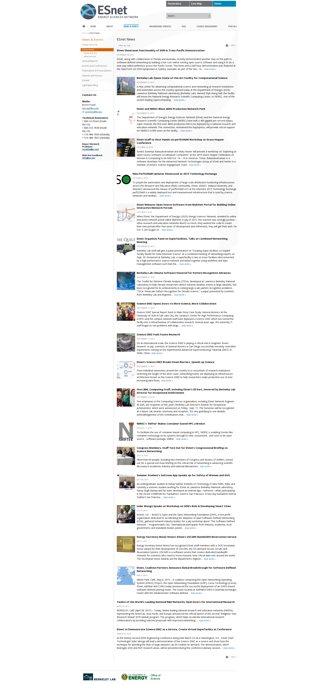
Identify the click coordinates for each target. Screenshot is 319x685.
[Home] (109, 11)
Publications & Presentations (96, 70)
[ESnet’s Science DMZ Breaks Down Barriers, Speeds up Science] (126, 378)
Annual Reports (90, 61)
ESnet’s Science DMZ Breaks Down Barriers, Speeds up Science (175, 362)
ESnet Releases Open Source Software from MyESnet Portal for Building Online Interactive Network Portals (186, 206)
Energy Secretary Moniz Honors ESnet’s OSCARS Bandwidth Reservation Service (186, 536)
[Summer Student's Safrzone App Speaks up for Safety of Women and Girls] (126, 491)
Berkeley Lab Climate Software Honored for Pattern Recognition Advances (184, 272)
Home (85, 33)
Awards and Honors (92, 75)
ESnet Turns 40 (89, 44)
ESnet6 (85, 80)
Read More (209, 69)
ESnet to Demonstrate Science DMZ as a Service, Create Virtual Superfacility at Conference (174, 629)
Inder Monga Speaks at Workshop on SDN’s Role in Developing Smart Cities (184, 506)
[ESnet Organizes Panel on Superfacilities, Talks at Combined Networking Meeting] (126, 255)
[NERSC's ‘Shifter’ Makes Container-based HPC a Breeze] (126, 439)
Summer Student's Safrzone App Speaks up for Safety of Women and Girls (183, 475)
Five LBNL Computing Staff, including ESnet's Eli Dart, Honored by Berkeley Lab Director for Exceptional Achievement (186, 391)
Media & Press (90, 53)
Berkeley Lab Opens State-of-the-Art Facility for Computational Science (182, 78)
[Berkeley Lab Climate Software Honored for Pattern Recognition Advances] (126, 289)
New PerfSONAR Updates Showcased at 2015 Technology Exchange (175, 173)
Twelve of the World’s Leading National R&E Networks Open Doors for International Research (176, 601)
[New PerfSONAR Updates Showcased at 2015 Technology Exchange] (124, 185)
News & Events (92, 40)
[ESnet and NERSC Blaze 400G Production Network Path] (126, 125)
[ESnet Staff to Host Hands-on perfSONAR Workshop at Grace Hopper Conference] (126, 155)
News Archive (90, 56)
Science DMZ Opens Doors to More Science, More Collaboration (176, 303)
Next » (234, 45)
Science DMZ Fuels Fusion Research (158, 334)
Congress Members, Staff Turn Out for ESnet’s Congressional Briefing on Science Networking (182, 449)
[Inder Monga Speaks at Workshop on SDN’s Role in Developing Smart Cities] (126, 522)
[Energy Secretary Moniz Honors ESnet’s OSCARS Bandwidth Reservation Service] (126, 553)
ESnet (217, 3)
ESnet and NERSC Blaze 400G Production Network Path (171, 108)
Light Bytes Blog (90, 85)
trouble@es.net (90, 149)
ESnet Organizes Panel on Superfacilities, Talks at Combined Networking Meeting (182, 240)
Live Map (196, 3)
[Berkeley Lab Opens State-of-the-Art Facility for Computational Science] (126, 94)
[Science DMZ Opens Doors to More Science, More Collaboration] (126, 319)
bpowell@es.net (90, 108)
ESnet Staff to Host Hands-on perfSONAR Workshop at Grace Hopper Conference (180, 141)
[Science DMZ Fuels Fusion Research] (126, 350)
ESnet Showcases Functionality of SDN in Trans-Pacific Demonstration (161, 50)
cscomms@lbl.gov (93, 111)
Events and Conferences (94, 65)
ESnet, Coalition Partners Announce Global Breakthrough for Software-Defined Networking (186, 569)
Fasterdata (174, 3)
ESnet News (88, 49)
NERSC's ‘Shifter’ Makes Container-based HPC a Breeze (171, 423)
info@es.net (88, 158)
